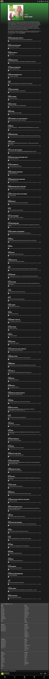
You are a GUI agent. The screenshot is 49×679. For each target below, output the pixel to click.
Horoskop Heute (3, 640)
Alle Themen (26, 622)
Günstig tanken (26, 633)
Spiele (2, 663)
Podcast (9, 3)
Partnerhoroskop (3, 646)
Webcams (25, 644)
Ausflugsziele (3, 658)
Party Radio (2, 615)
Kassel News (26, 611)
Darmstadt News (26, 612)
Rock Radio (2, 611)
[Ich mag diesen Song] (43, 673)
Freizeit (2, 652)
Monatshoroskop (3, 644)
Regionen (2, 624)
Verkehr (26, 624)
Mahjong (2, 664)
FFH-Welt (26, 652)
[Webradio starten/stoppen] (45, 673)
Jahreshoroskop (3, 645)
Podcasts (25, 646)
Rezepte (2, 656)
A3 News (25, 629)
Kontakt (25, 656)
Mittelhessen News (3, 628)
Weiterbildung (26, 663)
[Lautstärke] (41, 673)
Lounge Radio (3, 616)
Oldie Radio (2, 612)
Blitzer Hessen (26, 627)
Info (40, 41)
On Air (25, 639)
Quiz (1, 667)
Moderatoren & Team (27, 645)
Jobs (25, 658)
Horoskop (3, 639)
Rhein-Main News (3, 629)
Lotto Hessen (3, 662)
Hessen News (26, 606)
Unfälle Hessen (26, 628)
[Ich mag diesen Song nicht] (47, 673)
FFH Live (2, 606)
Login (25, 664)
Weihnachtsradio (3, 617)
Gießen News (26, 615)
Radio (2, 605)
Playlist (2, 621)
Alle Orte (25, 621)
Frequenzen (26, 657)
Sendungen (26, 640)
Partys (2, 668)
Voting (25, 650)
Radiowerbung (26, 662)
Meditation (2, 657)
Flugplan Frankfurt (26, 635)
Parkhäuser (26, 634)
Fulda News (26, 616)
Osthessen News (3, 627)
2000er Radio (3, 610)
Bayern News (26, 617)
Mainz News (26, 610)
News (25, 605)
